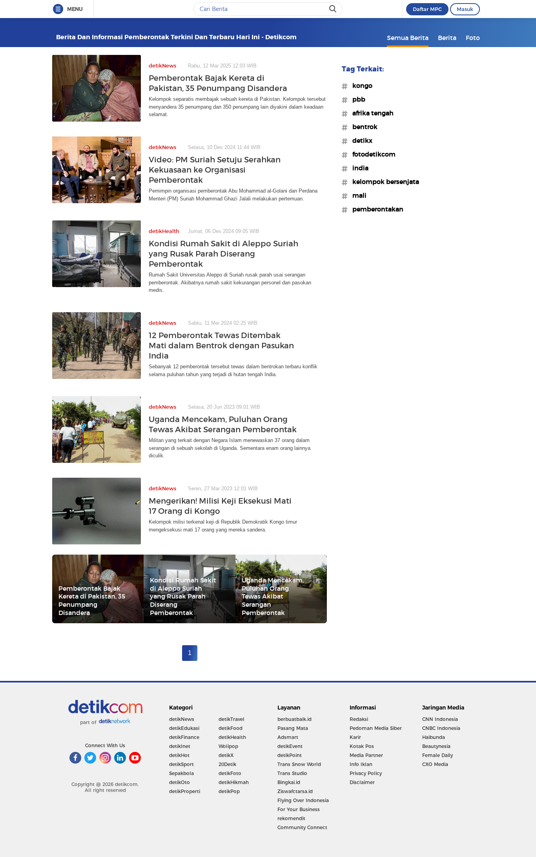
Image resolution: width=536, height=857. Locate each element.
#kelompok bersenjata (383, 182)
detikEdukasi (184, 728)
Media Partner (366, 755)
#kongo (360, 85)
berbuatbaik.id (294, 719)
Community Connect (302, 827)
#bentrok (362, 127)
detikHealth (232, 737)
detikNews (181, 719)
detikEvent (290, 746)
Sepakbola (181, 773)
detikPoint (289, 755)
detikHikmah (234, 782)
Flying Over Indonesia (303, 800)
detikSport (181, 764)
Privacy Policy (366, 773)
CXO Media (435, 764)
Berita (447, 38)
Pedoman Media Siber (376, 728)
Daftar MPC (427, 9)
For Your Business (298, 809)
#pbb (356, 99)
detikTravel (231, 719)
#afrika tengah (371, 113)
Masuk (465, 9)
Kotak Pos (362, 746)
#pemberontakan (375, 209)
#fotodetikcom (372, 154)
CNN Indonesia (440, 719)
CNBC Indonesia (441, 728)
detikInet (179, 746)
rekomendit (291, 818)
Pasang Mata (292, 728)
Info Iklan (361, 764)
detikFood (230, 728)
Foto (473, 38)
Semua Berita (407, 38)
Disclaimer (362, 782)
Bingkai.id (288, 782)
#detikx (360, 140)
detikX (226, 755)
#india (358, 168)
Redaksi (359, 719)
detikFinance (184, 737)
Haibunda (433, 737)
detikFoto (230, 773)
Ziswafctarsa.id (295, 791)
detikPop (229, 791)
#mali (357, 195)
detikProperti (184, 791)
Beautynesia (436, 746)
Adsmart (287, 737)
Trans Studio (292, 773)
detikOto (179, 782)
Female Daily (437, 755)
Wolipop (228, 746)
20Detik (227, 764)
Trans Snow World (299, 764)
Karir (355, 737)
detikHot (179, 755)
